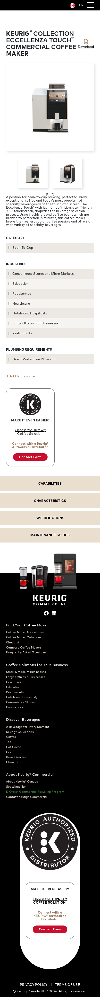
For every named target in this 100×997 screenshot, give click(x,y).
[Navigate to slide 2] (53, 194)
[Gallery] (50, 173)
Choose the (50, 900)
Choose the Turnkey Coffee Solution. (30, 431)
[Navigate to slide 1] (47, 194)
